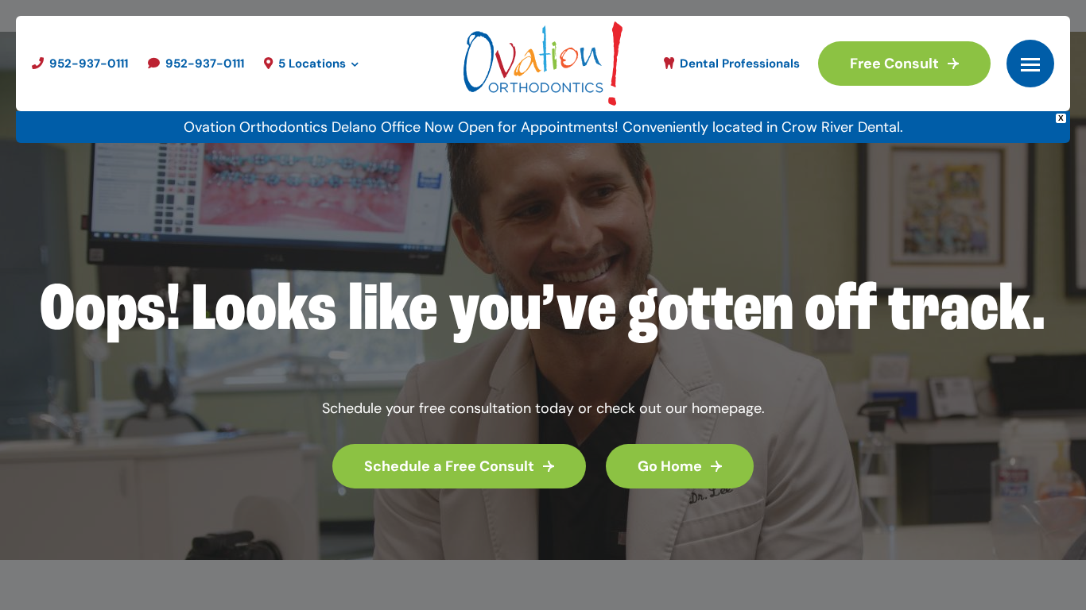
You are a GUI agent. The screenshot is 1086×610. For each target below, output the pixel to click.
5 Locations (312, 63)
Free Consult (894, 63)
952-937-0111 (87, 63)
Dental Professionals (738, 63)
